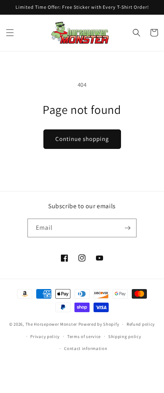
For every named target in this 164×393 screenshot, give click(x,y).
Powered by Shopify (98, 324)
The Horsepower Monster (51, 324)
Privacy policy (45, 336)
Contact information (85, 348)
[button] (10, 32)
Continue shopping (82, 139)
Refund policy (141, 324)
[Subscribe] (127, 228)
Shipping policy (124, 336)
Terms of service (84, 336)
